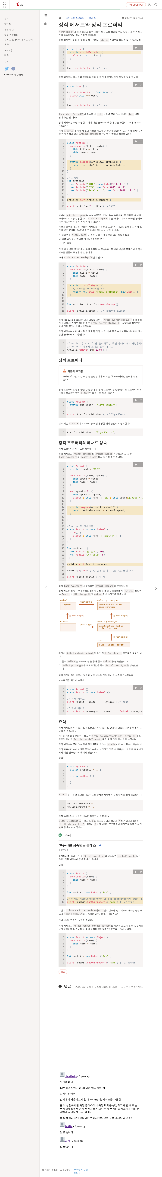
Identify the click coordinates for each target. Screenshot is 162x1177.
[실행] (135, 47)
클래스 (7, 23)
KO (4, 7)
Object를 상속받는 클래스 (77, 845)
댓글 (68, 986)
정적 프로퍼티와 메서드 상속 (83, 442)
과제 (68, 835)
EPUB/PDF (136, 4)
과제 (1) (8, 50)
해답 (63, 971)
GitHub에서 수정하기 (14, 74)
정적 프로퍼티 (70, 360)
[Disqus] (101, 1028)
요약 (62, 721)
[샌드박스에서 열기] (140, 47)
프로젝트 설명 (81, 1170)
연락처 (77, 1173)
